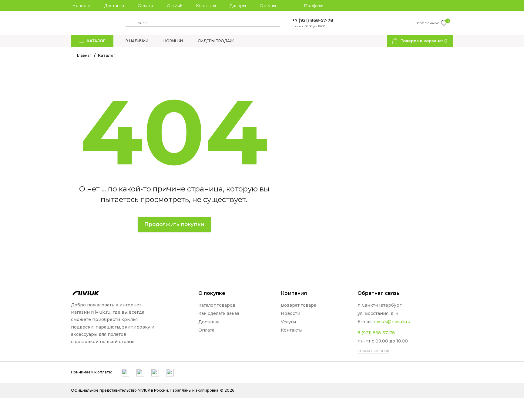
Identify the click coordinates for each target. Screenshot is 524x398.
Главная (84, 55)
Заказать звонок (373, 351)
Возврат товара (298, 305)
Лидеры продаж (216, 41)
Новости (81, 6)
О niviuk (175, 6)
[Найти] (129, 23)
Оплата (145, 6)
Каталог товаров (216, 305)
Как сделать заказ (218, 313)
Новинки (173, 41)
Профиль (313, 6)
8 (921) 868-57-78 (376, 333)
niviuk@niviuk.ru (392, 321)
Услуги (288, 322)
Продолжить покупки (174, 224)
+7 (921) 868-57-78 (312, 20)
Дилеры (238, 6)
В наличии (137, 41)
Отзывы (268, 6)
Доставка (114, 6)
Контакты (206, 6)
